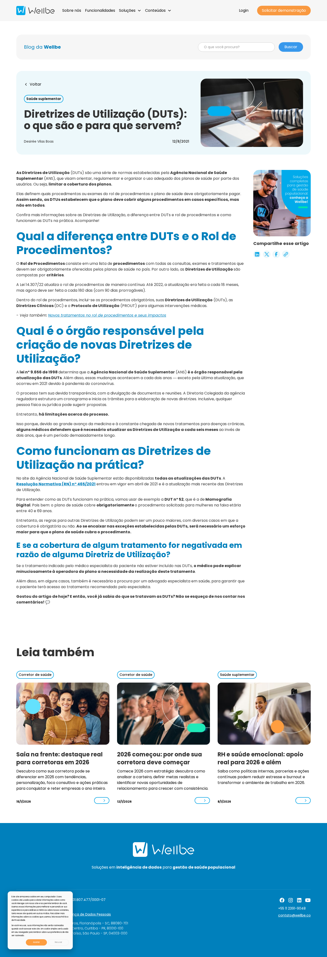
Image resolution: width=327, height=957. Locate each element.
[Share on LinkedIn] (257, 254)
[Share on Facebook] (276, 254)
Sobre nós (71, 10)
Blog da (42, 47)
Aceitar (36, 942)
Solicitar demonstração (284, 10)
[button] (130, 10)
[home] (35, 10)
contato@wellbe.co (294, 915)
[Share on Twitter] (267, 254)
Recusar (58, 942)
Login (243, 10)
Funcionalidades (100, 10)
